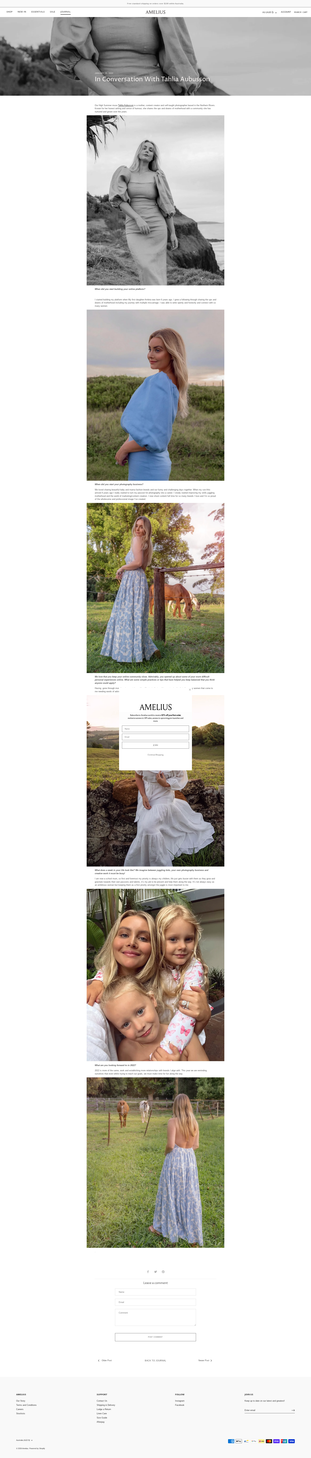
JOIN (155, 745)
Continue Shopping (155, 754)
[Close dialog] (190, 690)
